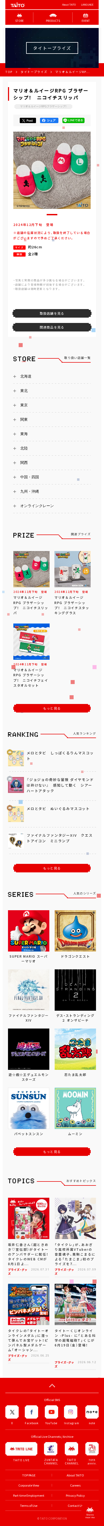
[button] (52, 214)
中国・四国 (29, 477)
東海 (24, 434)
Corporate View (28, 1485)
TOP (9, 72)
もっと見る (52, 708)
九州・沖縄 (29, 491)
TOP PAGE (28, 1475)
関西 (24, 462)
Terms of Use (28, 1505)
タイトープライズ (34, 72)
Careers (75, 1485)
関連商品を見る (52, 327)
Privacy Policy (75, 1495)
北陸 (24, 448)
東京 (24, 405)
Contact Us (75, 1505)
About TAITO (69, 4)
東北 (24, 390)
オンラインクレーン (37, 506)
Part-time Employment (28, 1495)
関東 (24, 419)
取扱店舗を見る (52, 313)
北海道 (25, 376)
